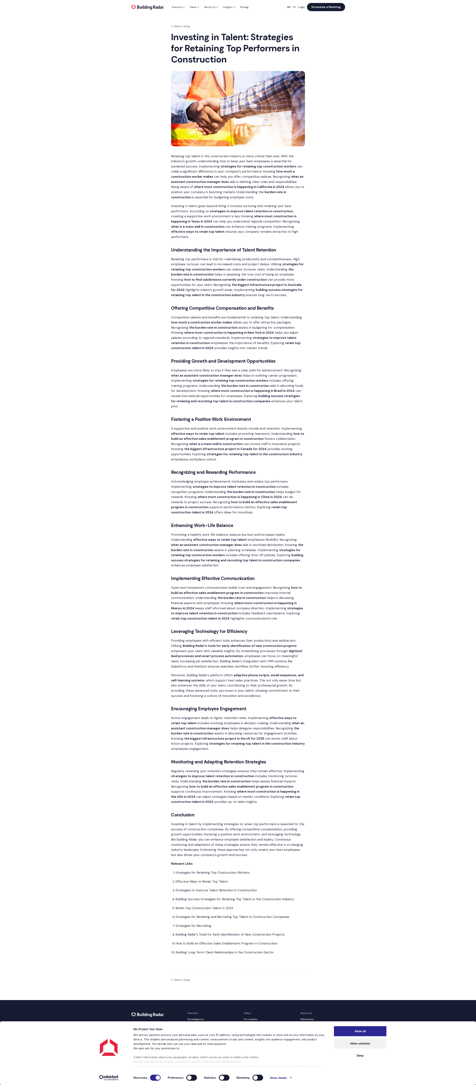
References (307, 1019)
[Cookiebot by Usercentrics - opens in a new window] (109, 1078)
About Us (210, 7)
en (288, 7)
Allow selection (360, 1043)
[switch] (191, 1078)
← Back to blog (180, 26)
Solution (177, 7)
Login (301, 7)
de (294, 7)
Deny (360, 1055)
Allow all (360, 1031)
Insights (228, 7)
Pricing (244, 7)
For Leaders (251, 1019)
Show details (278, 1077)
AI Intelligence (195, 1019)
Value (193, 7)
